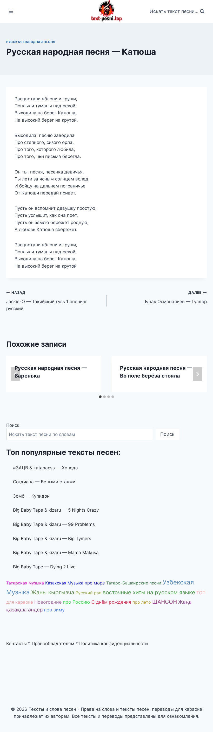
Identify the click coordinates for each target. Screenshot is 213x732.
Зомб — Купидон (31, 496)
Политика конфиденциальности (113, 643)
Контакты (16, 643)
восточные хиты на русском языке (149, 592)
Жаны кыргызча (52, 592)
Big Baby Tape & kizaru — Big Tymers (52, 538)
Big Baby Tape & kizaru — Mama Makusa (56, 552)
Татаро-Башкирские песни (133, 582)
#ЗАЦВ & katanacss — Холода (45, 467)
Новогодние (48, 602)
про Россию (76, 602)
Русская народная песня (30, 42)
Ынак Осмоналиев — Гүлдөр (176, 297)
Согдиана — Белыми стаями (44, 481)
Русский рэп (88, 592)
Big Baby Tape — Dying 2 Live (44, 566)
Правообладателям (53, 643)
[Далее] (197, 374)
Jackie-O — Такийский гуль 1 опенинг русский (46, 300)
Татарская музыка (25, 582)
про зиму (54, 609)
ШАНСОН (164, 601)
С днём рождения (111, 602)
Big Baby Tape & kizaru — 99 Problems (54, 524)
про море (95, 582)
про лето (141, 602)
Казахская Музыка (64, 582)
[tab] (100, 396)
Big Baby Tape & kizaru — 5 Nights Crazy (56, 510)
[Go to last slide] (15, 374)
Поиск (12, 425)
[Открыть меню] (11, 11)
